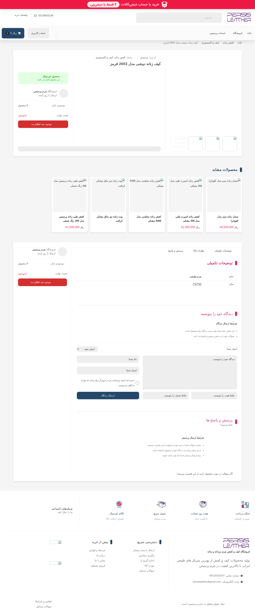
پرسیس (148, 57)
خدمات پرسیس (218, 33)
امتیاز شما (232, 348)
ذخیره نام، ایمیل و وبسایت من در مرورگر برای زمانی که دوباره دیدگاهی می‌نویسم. (107, 383)
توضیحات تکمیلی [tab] (223, 250)
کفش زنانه (228, 42)
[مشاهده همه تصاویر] (178, 143)
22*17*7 (197, 284)
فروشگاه (237, 33)
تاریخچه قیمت (204, 57)
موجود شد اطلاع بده (41, 124)
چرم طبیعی (195, 276)
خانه (249, 33)
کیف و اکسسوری (210, 42)
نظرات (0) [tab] (198, 250)
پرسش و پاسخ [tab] (175, 250)
